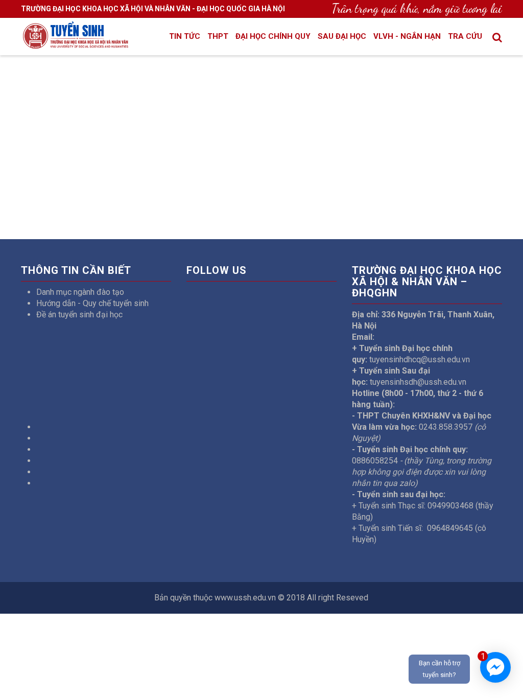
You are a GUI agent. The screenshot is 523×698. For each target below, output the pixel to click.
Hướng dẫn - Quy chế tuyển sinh (92, 303)
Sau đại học (342, 36)
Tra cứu (465, 36)
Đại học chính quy (273, 36)
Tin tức (184, 36)
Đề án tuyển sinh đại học (79, 314)
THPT (217, 36)
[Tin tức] (75, 42)
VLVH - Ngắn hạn (407, 36)
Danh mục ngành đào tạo (80, 292)
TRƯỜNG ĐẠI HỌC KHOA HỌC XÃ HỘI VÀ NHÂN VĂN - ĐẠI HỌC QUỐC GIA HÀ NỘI (153, 9)
